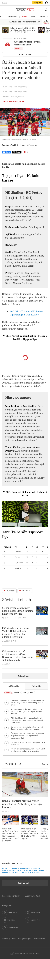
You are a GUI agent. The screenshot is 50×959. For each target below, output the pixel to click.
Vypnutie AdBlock (32, 896)
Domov (5, 868)
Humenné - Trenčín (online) (15, 86)
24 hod (16, 693)
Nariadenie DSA (39, 939)
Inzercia (5, 939)
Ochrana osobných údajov (20, 939)
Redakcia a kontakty (10, 896)
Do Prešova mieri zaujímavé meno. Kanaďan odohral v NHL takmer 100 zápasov (29, 834)
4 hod (8, 693)
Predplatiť (37, 3)
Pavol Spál (6, 618)
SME (31, 693)
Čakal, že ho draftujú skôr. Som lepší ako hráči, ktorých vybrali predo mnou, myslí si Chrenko (10, 835)
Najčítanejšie (13, 686)
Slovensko (25, 868)
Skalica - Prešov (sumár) (14, 101)
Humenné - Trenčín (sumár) (15, 91)
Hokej (14, 868)
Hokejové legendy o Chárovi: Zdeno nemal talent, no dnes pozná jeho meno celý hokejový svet (23, 30)
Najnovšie (36, 686)
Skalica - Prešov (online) (13, 96)
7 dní (24, 693)
